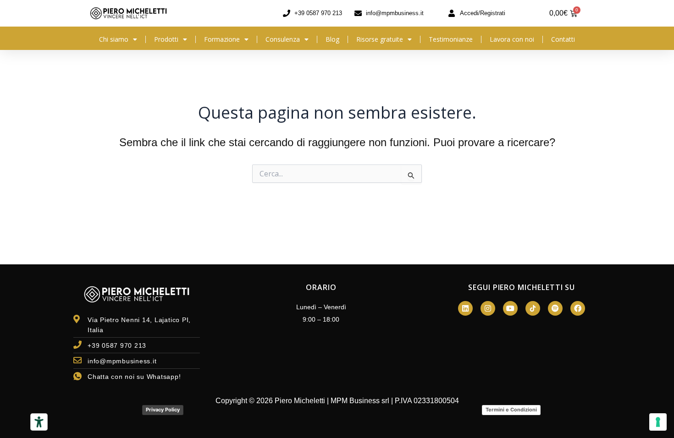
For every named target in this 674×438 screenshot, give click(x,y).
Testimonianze (451, 39)
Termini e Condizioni (511, 409)
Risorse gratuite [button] (379, 39)
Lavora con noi (512, 39)
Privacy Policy (163, 409)
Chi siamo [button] (113, 39)
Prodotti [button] (166, 39)
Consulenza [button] (282, 39)
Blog (332, 39)
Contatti (563, 39)
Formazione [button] (222, 39)
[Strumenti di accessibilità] (39, 422)
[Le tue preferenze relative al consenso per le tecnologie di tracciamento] (658, 422)
